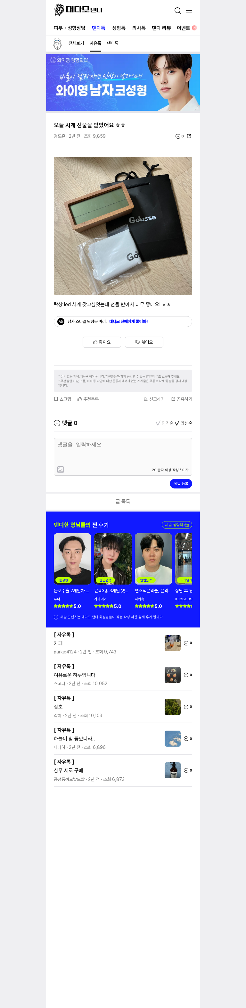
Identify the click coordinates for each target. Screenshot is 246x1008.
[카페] (171, 643)
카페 (58, 643)
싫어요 (147, 342)
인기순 (167, 423)
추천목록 (91, 399)
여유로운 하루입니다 (74, 675)
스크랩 (65, 399)
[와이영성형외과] (123, 109)
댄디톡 (98, 28)
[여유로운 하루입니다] (171, 675)
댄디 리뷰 (161, 28)
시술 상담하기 (177, 525)
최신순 (186, 423)
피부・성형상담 (70, 28)
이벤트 (186, 28)
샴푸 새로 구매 (68, 770)
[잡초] (171, 707)
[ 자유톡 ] (64, 635)
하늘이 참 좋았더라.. (74, 739)
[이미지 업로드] (89, 470)
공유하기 (184, 399)
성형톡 (119, 28)
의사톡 (139, 28)
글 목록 (123, 501)
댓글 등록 (181, 483)
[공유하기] (189, 136)
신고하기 (157, 399)
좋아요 (105, 342)
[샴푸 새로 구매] (171, 770)
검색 (178, 10)
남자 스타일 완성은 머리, (108, 321)
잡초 (58, 707)
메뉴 (189, 11)
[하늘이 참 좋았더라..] (171, 739)
